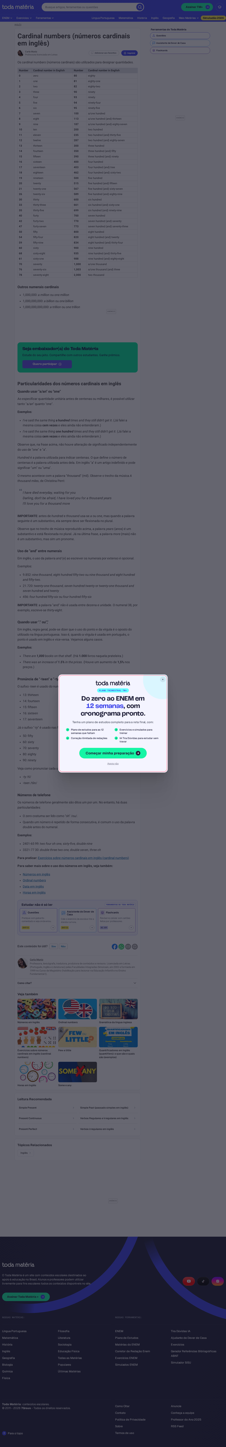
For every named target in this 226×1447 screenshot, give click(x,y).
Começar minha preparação (110, 753)
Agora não (113, 763)
